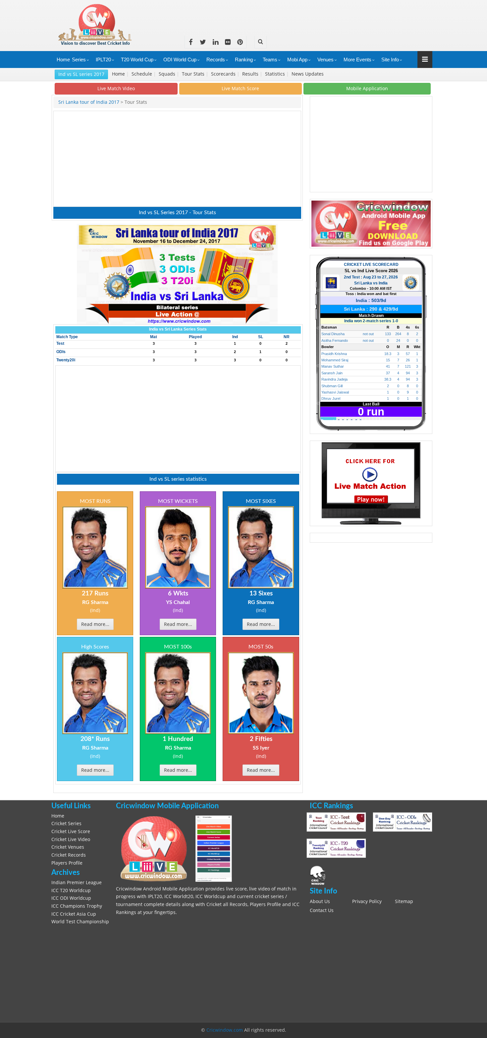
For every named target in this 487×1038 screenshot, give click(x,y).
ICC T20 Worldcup (71, 890)
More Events (357, 59)
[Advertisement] (311, 15)
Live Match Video (116, 88)
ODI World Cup (179, 59)
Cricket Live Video (70, 839)
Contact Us (322, 910)
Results (251, 74)
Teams (270, 59)
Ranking (244, 59)
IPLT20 (103, 59)
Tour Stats (194, 74)
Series (79, 59)
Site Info (390, 59)
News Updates (308, 74)
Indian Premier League (76, 882)
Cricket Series (66, 823)
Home (63, 59)
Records (215, 59)
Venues (325, 59)
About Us (320, 901)
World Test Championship (80, 922)
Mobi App (297, 59)
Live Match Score (240, 88)
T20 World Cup (137, 59)
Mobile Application (367, 88)
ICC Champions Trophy (76, 906)
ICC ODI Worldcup (71, 898)
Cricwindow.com (224, 1030)
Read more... (95, 624)
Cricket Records (68, 855)
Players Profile (66, 863)
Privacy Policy (367, 901)
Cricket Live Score (70, 831)
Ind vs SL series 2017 (81, 74)
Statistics (275, 74)
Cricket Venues (67, 847)
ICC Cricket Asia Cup (73, 914)
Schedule (142, 74)
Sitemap (404, 901)
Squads (168, 74)
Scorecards (224, 74)
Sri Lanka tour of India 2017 (89, 102)
